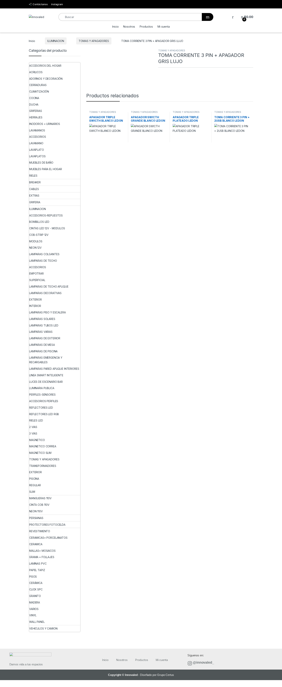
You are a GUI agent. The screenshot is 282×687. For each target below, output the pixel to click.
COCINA (34, 98)
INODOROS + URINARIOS (44, 123)
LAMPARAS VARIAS (41, 331)
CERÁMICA (35, 583)
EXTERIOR (35, 299)
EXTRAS (34, 195)
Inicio (115, 26)
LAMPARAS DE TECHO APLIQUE (48, 286)
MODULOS (35, 241)
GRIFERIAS (35, 110)
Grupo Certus (165, 674)
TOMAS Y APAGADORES (94, 41)
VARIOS (34, 609)
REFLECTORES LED (41, 407)
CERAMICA (35, 544)
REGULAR (35, 485)
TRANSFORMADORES (42, 465)
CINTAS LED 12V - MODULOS (47, 228)
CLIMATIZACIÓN (39, 91)
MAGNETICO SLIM (40, 452)
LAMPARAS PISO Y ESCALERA (47, 312)
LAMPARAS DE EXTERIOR (44, 338)
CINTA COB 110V (39, 504)
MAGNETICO (37, 440)
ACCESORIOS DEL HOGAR (45, 65)
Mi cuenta (163, 26)
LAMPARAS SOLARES (42, 319)
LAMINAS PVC (37, 563)
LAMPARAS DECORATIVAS (45, 293)
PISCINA (34, 478)
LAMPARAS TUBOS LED (43, 325)
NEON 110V (36, 511)
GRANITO (35, 596)
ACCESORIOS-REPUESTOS (46, 215)
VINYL (32, 615)
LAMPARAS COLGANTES (44, 254)
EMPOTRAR (36, 273)
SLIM (32, 491)
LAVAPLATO (36, 149)
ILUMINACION (55, 41)
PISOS (33, 576)
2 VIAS (33, 427)
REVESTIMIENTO (39, 531)
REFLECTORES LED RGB (44, 414)
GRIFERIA (34, 202)
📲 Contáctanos (38, 4)
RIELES (33, 175)
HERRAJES (35, 117)
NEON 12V (35, 247)
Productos (146, 26)
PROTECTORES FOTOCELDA (47, 524)
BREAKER (35, 182)
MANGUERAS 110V (40, 498)
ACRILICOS (36, 72)
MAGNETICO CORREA (42, 446)
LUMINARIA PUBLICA (41, 388)
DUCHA (33, 104)
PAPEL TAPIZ (37, 570)
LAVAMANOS (37, 130)
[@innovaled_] (189, 663)
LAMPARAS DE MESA (42, 344)
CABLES (34, 189)
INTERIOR (35, 305)
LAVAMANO (36, 143)
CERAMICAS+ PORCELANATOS (48, 537)
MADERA (34, 602)
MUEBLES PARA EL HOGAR (45, 169)
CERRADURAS (38, 85)
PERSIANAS (36, 518)
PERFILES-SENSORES (42, 394)
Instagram (57, 4)
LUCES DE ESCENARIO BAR (46, 381)
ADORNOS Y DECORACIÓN (46, 78)
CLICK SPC (36, 589)
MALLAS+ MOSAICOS (42, 550)
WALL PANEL (37, 621)
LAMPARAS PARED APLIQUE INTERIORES (54, 368)
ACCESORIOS (37, 136)
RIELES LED (36, 420)
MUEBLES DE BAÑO (41, 162)
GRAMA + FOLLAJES (41, 557)
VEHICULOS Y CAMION (43, 628)
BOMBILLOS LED (39, 221)
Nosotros (129, 26)
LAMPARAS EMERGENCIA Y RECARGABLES (45, 360)
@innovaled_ (203, 662)
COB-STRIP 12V (39, 234)
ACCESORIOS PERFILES (43, 401)
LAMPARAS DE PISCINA (43, 351)
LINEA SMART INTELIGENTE (46, 375)
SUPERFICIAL (37, 280)
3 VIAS (33, 433)
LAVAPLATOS (37, 156)
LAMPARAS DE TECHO (43, 260)
